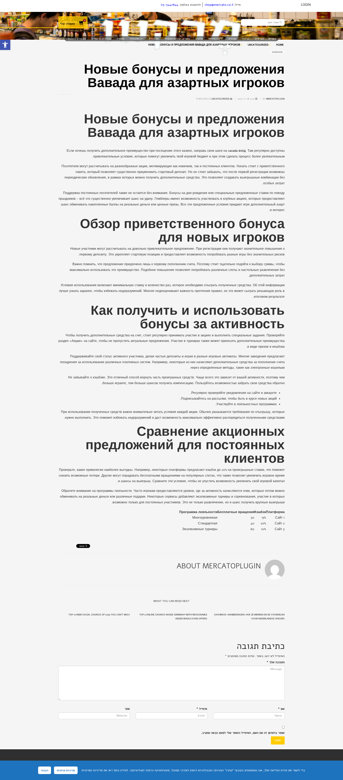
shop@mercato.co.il (219, 5)
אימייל (201, 709)
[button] (5, 45)
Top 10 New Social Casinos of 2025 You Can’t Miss (99, 614)
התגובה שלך (276, 662)
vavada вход (237, 151)
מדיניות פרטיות (66, 770)
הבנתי (44, 770)
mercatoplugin (273, 98)
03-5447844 (169, 5)
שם (281, 709)
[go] (281, 22)
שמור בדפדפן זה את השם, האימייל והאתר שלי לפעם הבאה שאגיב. (243, 733)
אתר (127, 709)
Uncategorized (220, 98)
